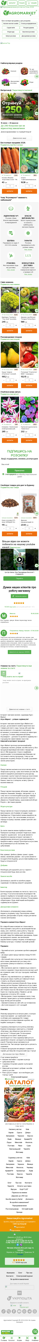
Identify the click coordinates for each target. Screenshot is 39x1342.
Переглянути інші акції (22, 90)
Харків (11, 1133)
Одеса (19, 1133)
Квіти (2, 826)
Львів (9, 1139)
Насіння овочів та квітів (10, 23)
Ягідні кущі (10, 32)
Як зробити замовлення (19, 1279)
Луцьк (9, 1142)
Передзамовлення (19, 1206)
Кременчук (21, 1171)
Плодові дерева (28, 28)
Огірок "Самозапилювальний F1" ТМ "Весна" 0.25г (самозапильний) (29, 178)
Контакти (28, 1183)
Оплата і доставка (24, 1186)
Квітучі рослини (11, 36)
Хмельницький (14, 1149)
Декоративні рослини (29, 36)
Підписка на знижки (19, 1192)
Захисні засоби (6, 876)
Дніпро (28, 1133)
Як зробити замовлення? (19, 1202)
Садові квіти (11, 28)
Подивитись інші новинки (10, 284)
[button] (36, 76)
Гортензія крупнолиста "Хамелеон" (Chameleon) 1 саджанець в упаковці (29, 428)
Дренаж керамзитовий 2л (27, 521)
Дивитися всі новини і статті (19, 709)
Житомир (19, 1152)
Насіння (3, 765)
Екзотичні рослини (29, 32)
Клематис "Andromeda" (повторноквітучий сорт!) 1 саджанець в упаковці (10, 428)
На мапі (20, 1254)
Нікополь (28, 1142)
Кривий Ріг (28, 1139)
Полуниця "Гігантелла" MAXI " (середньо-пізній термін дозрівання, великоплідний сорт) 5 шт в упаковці (29, 373)
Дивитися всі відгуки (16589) (19, 652)
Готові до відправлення (28, 23)
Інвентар (4, 887)
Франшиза (11, 1273)
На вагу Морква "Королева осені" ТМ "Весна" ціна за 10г (9, 178)
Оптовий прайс (27, 1209)
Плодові (4, 787)
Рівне (20, 1146)
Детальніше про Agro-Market (14, 1054)
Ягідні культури (6, 806)
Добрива (4, 865)
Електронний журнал (25, 1276)
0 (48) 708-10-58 (12, 1242)
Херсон (30, 1136)
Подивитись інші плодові (10, 339)
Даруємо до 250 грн (19, 1196)
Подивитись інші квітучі (9, 394)
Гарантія (11, 1186)
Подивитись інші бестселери (12, 145)
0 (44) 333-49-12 (12, 1241)
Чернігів (27, 1149)
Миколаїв (18, 1142)
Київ (27, 1129)
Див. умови (28, 249)
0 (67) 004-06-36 (26, 1242)
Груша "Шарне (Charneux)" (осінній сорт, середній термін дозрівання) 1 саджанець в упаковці (10, 373)
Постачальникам (12, 1209)
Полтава (11, 1146)
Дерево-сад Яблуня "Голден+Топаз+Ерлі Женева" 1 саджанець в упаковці (29, 318)
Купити (10, 191)
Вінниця (18, 1139)
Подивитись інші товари (10, 487)
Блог (9, 1183)
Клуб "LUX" (24, 1189)
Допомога (29, 1199)
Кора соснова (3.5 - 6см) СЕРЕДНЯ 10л (9, 521)
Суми (29, 1146)
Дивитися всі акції (19, 138)
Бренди (19, 1212)
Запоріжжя (10, 1136)
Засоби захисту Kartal (14, 1199)
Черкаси (21, 1136)
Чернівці (30, 1167)
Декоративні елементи (9, 907)
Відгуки (14, 1189)
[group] (19, 678)
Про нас (18, 1183)
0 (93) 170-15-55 (26, 1241)
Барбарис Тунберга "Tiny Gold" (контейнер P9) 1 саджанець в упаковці (10, 318)
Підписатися (19, 471)
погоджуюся (11, 474)
